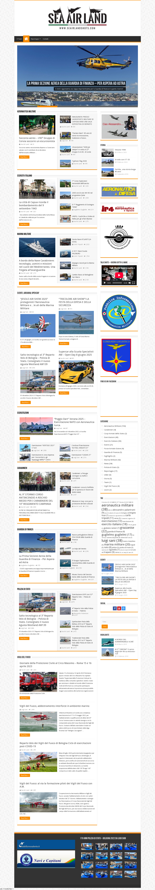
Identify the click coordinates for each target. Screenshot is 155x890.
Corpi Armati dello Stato (114, 433)
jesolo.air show (120, 537)
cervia (117, 518)
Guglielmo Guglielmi (80, 210)
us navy (125, 552)
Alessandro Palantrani (81, 613)
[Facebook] (115, 608)
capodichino (120, 515)
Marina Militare (24, 234)
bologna (125, 513)
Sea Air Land (25, 144)
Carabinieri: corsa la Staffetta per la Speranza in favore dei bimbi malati (82, 489)
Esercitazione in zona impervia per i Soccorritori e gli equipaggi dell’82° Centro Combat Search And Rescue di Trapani (37, 460)
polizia (115, 547)
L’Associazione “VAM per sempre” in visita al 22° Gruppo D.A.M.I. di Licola (81, 149)
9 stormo (105, 502)
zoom (106, 490)
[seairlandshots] (77, 18)
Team (106, 482)
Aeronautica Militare (26, 111)
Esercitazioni (23, 413)
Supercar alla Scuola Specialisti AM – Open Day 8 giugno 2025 (125, 590)
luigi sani (112, 541)
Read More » (24, 157)
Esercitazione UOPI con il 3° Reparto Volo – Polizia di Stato (82, 596)
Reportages (35, 39)
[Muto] (129, 283)
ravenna (105, 550)
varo (131, 552)
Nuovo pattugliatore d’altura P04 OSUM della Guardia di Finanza (82, 537)
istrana (110, 537)
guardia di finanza (116, 532)
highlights (108, 456)
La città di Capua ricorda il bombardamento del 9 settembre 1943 (33, 205)
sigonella (114, 550)
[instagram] (123, 608)
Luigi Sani (64, 141)
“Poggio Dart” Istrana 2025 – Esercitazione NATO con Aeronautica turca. (74, 422)
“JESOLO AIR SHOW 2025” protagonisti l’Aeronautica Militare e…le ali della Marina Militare (126, 567)
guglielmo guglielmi (117, 534)
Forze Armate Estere (112, 448)
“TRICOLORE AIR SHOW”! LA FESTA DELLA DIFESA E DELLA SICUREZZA (75, 302)
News (106, 463)
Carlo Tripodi (78, 244)
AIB (110, 510)
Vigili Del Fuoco (110, 486)
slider (106, 475)
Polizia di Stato (23, 589)
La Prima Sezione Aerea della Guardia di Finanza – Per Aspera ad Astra (76, 84)
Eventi (106, 445)
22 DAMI (113, 502)
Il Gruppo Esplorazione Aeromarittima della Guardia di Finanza (83, 563)
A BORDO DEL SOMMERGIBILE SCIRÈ (124, 640)
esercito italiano (114, 524)
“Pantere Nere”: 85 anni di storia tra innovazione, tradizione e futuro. (81, 135)
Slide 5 (108, 106)
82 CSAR (129, 502)
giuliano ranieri (112, 528)
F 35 (130, 525)
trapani (109, 552)
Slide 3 (67, 106)
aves (118, 513)
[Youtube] (119, 608)
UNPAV (118, 552)
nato (107, 547)
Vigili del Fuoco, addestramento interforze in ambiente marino (54, 706)
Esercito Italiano (24, 175)
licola (129, 537)
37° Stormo (121, 502)
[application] (119, 275)
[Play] (105, 283)
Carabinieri (22, 468)
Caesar (112, 515)
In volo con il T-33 (122, 159)
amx (107, 513)
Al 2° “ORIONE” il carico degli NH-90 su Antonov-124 (125, 651)
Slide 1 (27, 106)
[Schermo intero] (133, 283)
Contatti (45, 39)
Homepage (26, 38)
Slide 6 (128, 106)
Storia (106, 479)
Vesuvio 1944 (120, 150)
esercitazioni (128, 521)
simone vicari (125, 550)
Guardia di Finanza (25, 529)
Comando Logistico (128, 518)
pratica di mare (126, 547)
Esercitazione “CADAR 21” (81, 455)
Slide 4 (88, 106)
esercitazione (112, 521)
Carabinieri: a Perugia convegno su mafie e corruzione (80, 475)
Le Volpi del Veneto (79, 549)
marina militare (117, 544)
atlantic (112, 513)
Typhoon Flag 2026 (79, 161)
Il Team (19, 39)
